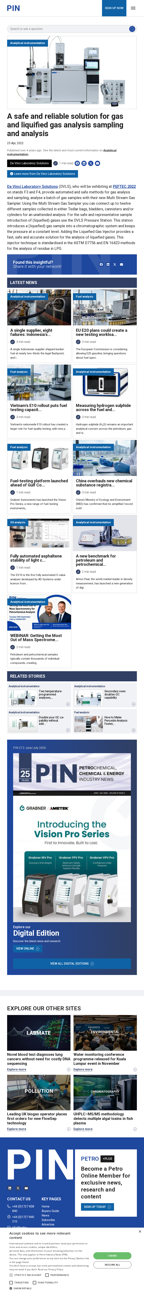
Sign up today (95, 1207)
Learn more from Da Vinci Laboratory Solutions (44, 174)
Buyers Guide (50, 1211)
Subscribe (48, 1220)
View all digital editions (69, 963)
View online (25, 948)
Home (46, 1206)
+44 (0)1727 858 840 (23, 1209)
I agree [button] (112, 1255)
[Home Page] (13, 8)
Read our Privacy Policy (50, 1269)
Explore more (16, 1069)
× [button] (139, 1231)
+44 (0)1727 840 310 (23, 1219)
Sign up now (114, 8)
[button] (11, 1275)
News (45, 1215)
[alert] (72, 1260)
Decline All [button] (112, 1264)
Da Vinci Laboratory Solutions (32, 186)
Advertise (48, 1224)
